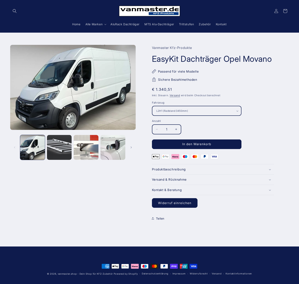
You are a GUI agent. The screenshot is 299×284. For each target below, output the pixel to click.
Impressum (179, 273)
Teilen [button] (160, 218)
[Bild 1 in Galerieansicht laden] (32, 147)
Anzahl (156, 121)
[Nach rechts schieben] (131, 147)
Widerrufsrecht (199, 273)
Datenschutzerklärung (155, 273)
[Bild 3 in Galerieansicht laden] (86, 147)
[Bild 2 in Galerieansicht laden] (59, 147)
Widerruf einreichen (174, 203)
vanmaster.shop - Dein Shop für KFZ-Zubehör (85, 273)
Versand (175, 95)
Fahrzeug (158, 102)
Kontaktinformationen (239, 273)
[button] (14, 11)
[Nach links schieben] (14, 147)
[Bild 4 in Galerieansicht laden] (112, 147)
